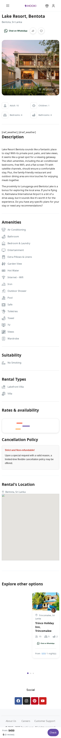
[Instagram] (26, 701)
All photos (48, 89)
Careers (27, 721)
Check (53, 732)
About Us (13, 721)
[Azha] (53, 610)
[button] (47, 5)
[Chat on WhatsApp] (16, 31)
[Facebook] (18, 701)
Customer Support (44, 721)
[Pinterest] (34, 701)
